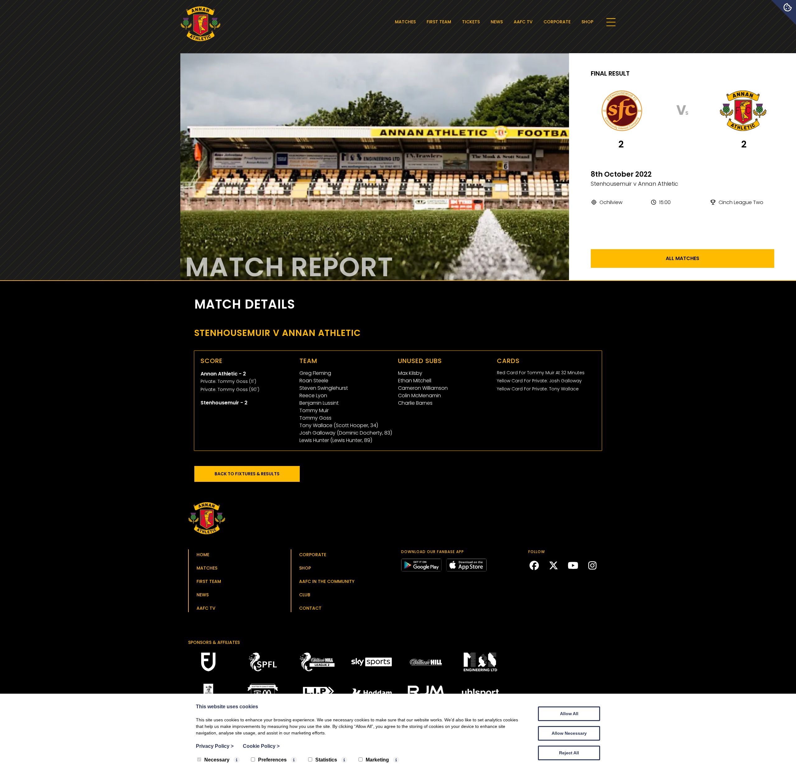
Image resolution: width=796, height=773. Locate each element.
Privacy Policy (215, 746)
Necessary (216, 759)
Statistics (326, 759)
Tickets (471, 22)
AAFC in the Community (326, 581)
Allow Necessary (569, 733)
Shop (587, 22)
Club (304, 595)
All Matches (682, 258)
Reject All (569, 752)
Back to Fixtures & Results (247, 474)
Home (203, 555)
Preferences (272, 759)
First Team (439, 22)
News (497, 22)
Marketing (377, 759)
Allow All (569, 713)
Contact (310, 608)
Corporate (557, 22)
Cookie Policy (261, 746)
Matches (405, 22)
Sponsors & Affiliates (214, 642)
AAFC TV (523, 22)
